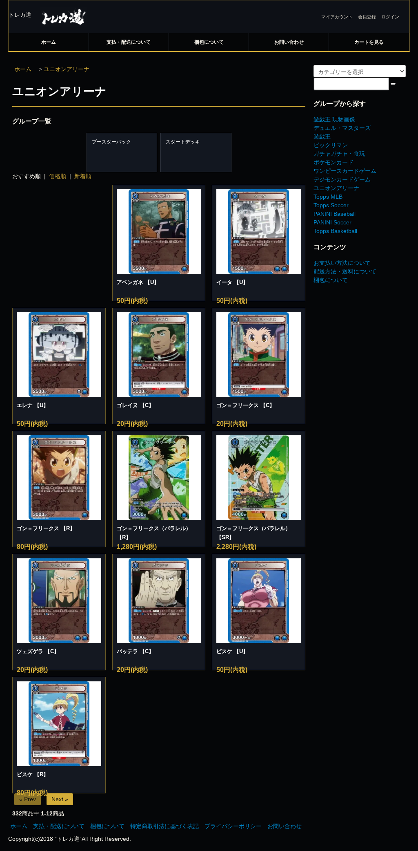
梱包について (209, 42)
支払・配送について (129, 42)
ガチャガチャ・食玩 (339, 153)
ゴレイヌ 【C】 (135, 405)
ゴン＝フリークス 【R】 (46, 528)
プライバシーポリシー (233, 826)
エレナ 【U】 (33, 405)
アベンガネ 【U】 (138, 282)
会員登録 (367, 16)
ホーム (48, 42)
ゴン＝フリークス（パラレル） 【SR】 (253, 532)
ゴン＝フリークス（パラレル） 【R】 (154, 532)
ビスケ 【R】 (33, 774)
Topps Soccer (331, 205)
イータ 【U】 (232, 282)
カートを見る (369, 42)
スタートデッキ (183, 142)
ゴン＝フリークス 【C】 (245, 405)
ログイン (390, 16)
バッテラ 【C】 (135, 651)
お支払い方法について (342, 263)
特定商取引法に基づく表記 (164, 826)
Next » (59, 799)
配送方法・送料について (345, 271)
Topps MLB (328, 196)
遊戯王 (322, 136)
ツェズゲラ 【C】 (38, 651)
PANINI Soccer (332, 222)
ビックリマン (331, 145)
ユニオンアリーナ (66, 69)
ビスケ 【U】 (232, 651)
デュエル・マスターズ (342, 128)
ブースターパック (111, 142)
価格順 (57, 176)
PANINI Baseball (335, 214)
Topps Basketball (335, 231)
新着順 (82, 176)
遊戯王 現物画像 (334, 119)
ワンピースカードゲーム (345, 171)
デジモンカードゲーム (342, 179)
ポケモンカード (334, 162)
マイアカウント (337, 16)
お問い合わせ (289, 42)
